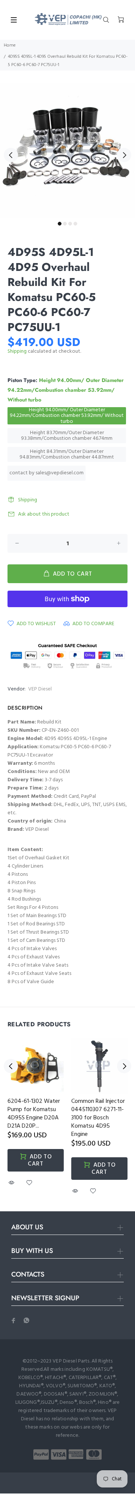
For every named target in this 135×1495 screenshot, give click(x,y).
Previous (11, 155)
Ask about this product (43, 514)
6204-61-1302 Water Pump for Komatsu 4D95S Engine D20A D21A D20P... (34, 1113)
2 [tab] (65, 224)
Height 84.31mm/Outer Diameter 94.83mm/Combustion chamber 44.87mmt (67, 454)
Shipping (17, 351)
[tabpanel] (67, 150)
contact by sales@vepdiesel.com (46, 473)
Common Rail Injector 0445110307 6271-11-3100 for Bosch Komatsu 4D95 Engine (98, 1117)
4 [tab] (75, 224)
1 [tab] (60, 224)
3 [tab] (70, 224)
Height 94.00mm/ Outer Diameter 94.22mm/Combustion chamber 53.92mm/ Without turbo (67, 415)
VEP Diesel (40, 689)
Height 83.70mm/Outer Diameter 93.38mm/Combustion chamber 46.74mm (66, 436)
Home (10, 45)
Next (124, 155)
